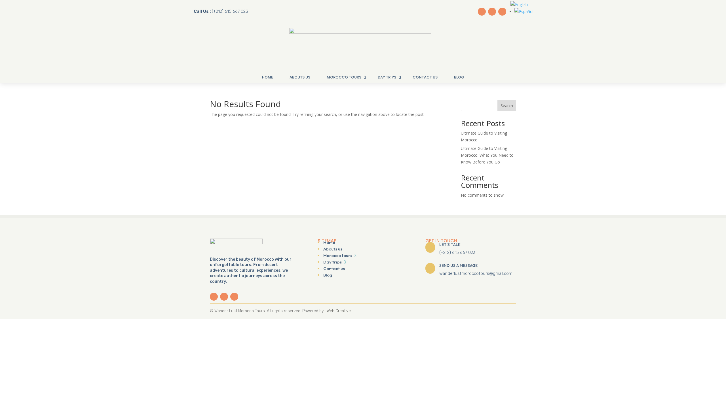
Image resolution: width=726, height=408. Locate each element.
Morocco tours (344, 77)
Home (267, 77)
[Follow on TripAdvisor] (502, 12)
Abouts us (300, 77)
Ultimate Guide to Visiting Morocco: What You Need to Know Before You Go (487, 155)
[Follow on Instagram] (492, 12)
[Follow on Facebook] (482, 12)
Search (507, 105)
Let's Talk (450, 244)
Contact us (425, 77)
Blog (459, 77)
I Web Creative (338, 311)
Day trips (387, 77)
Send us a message (458, 265)
